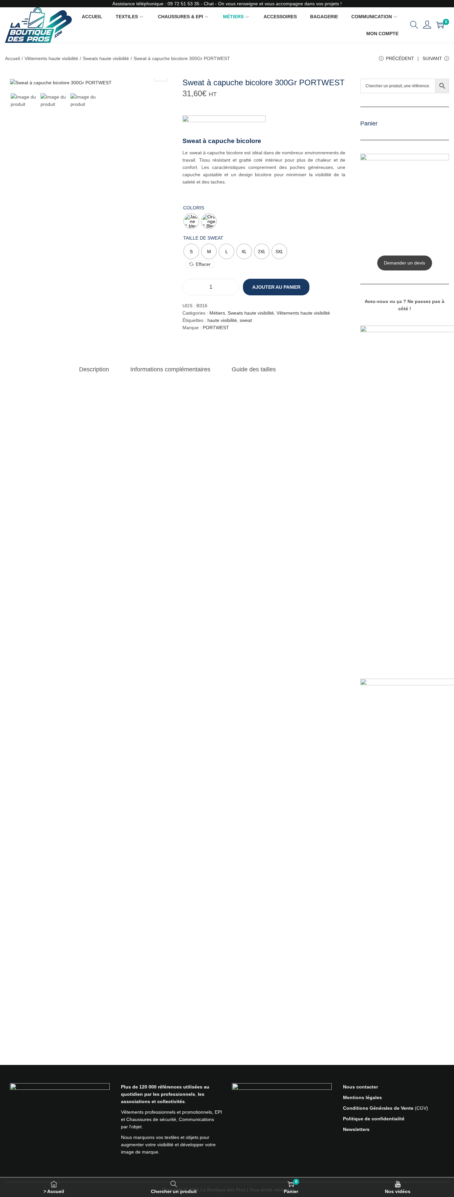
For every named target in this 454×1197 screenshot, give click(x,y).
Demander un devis (404, 262)
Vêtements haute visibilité (51, 58)
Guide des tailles (254, 369)
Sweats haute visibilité (106, 58)
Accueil (12, 58)
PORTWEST (216, 327)
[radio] (191, 221)
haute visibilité (222, 320)
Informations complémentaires (170, 369)
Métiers (217, 313)
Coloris (193, 207)
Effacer (203, 264)
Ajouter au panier (276, 287)
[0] (440, 25)
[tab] (94, 369)
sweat (246, 320)
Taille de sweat (203, 238)
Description (94, 369)
